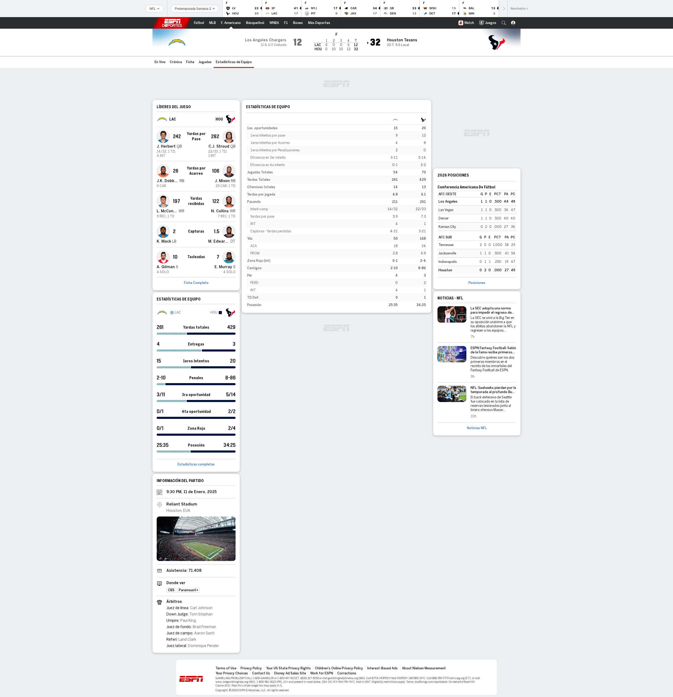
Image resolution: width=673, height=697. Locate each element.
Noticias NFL (477, 428)
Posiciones (476, 283)
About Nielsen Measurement (424, 668)
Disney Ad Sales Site (290, 673)
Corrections (346, 673)
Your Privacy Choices (232, 673)
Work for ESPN (321, 673)
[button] (504, 23)
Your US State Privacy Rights (288, 668)
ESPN (172, 23)
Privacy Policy (251, 668)
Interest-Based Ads (382, 668)
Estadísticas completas (196, 464)
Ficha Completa (196, 283)
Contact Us (261, 673)
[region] (336, 212)
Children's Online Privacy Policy (339, 668)
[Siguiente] (503, 8)
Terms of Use (226, 668)
